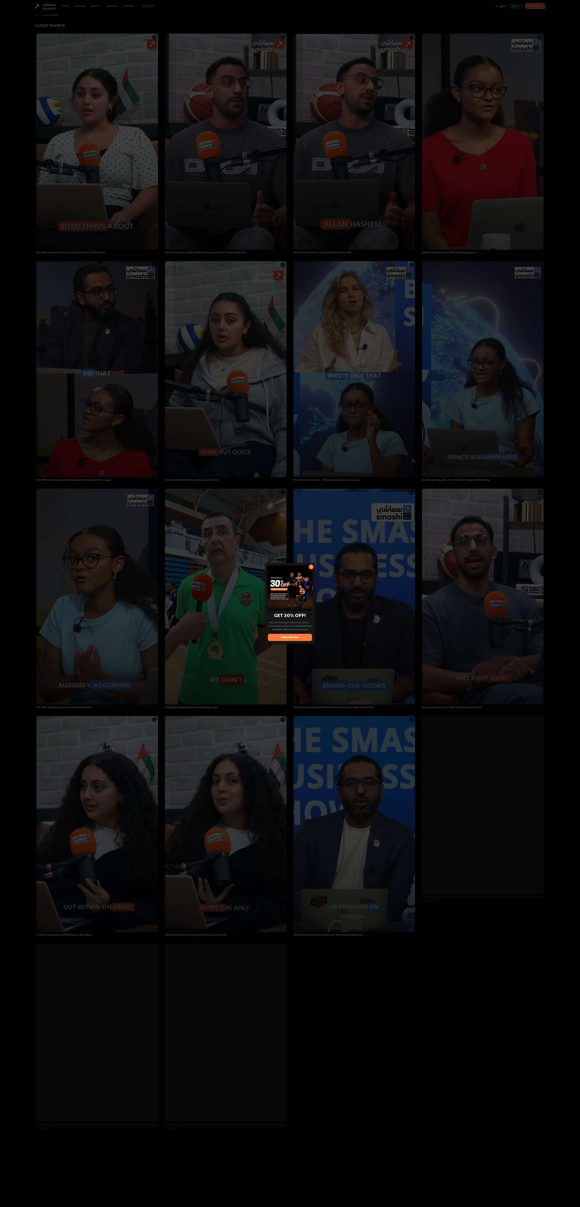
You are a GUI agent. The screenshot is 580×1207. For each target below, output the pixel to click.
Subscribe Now (290, 637)
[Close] (311, 566)
